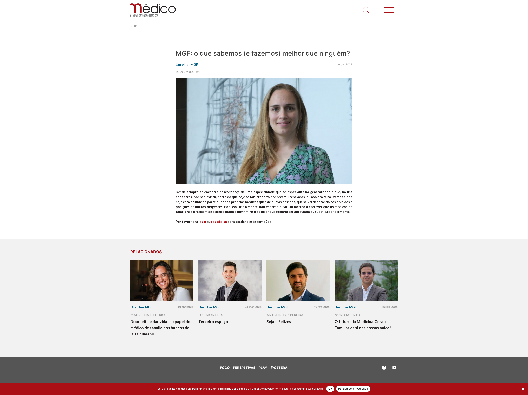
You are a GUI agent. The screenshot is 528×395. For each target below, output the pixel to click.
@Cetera (279, 368)
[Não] (523, 389)
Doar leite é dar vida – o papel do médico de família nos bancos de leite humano (160, 327)
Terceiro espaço (213, 321)
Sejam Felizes (278, 321)
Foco (225, 368)
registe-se (219, 221)
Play (263, 368)
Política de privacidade (353, 388)
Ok (330, 388)
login (202, 221)
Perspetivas (244, 368)
